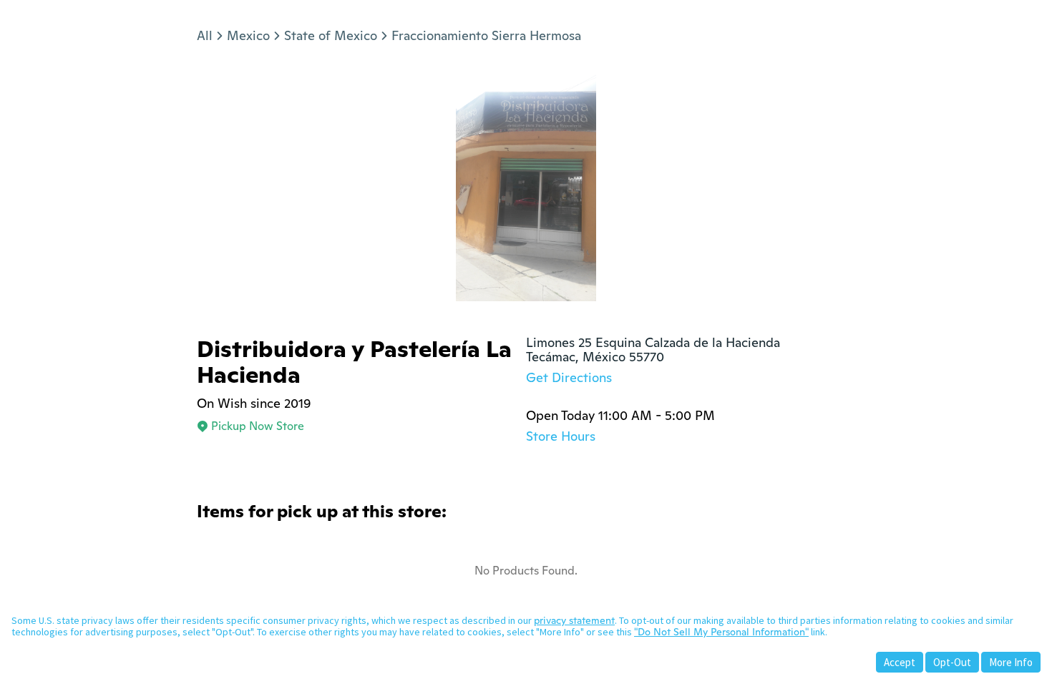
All (205, 35)
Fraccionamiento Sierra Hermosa (486, 35)
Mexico (248, 35)
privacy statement (574, 620)
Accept (899, 662)
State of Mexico (330, 35)
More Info (1011, 662)
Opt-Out (952, 662)
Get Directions (569, 377)
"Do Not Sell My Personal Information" (721, 631)
